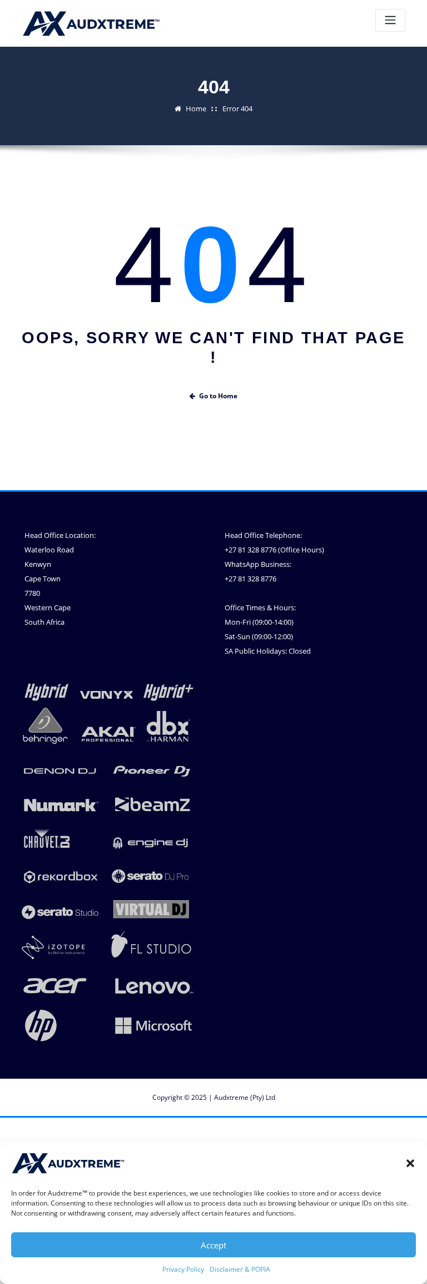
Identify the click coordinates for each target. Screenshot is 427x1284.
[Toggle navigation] (390, 20)
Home (196, 108)
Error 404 (237, 108)
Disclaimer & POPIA (240, 1269)
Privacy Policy (183, 1269)
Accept (213, 1245)
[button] (410, 1163)
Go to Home (218, 396)
